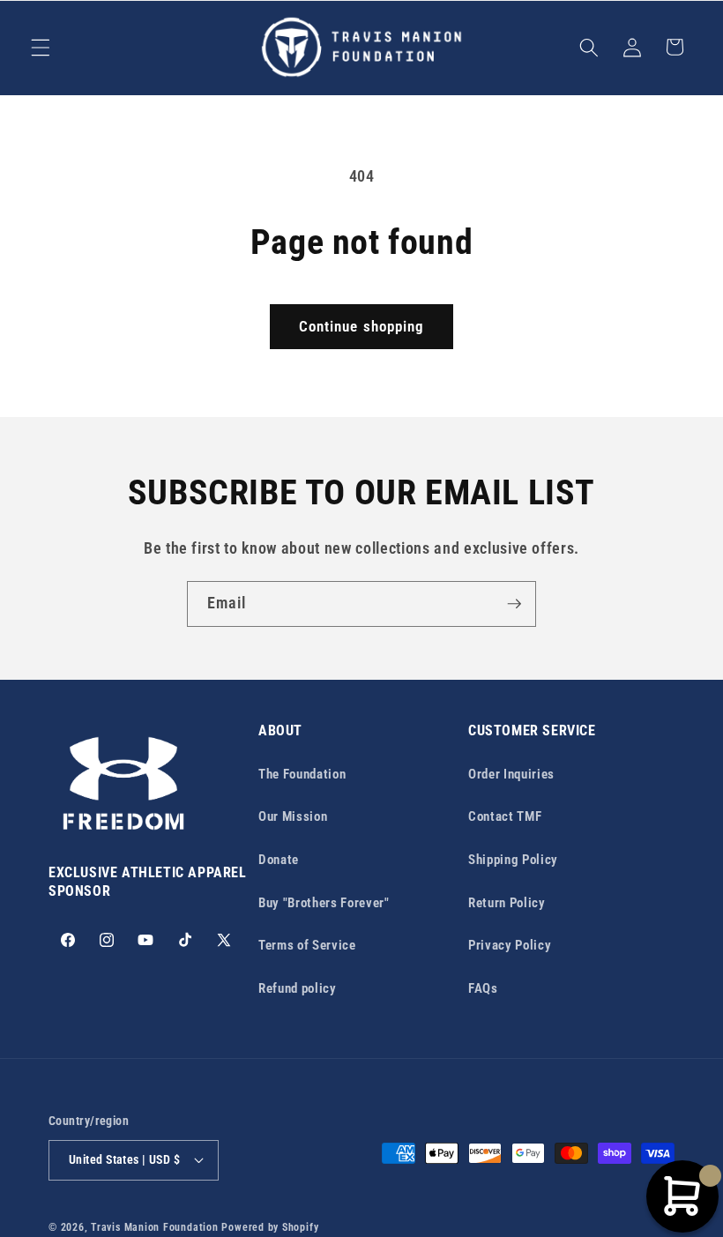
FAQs (483, 988)
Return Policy (507, 903)
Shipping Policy (513, 860)
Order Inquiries (511, 774)
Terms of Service (307, 945)
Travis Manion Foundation (154, 1227)
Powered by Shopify (269, 1227)
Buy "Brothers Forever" (324, 903)
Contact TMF (504, 816)
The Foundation (302, 774)
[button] (40, 47)
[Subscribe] (514, 604)
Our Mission (292, 816)
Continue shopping (362, 326)
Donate (278, 860)
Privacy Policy (509, 945)
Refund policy (297, 988)
